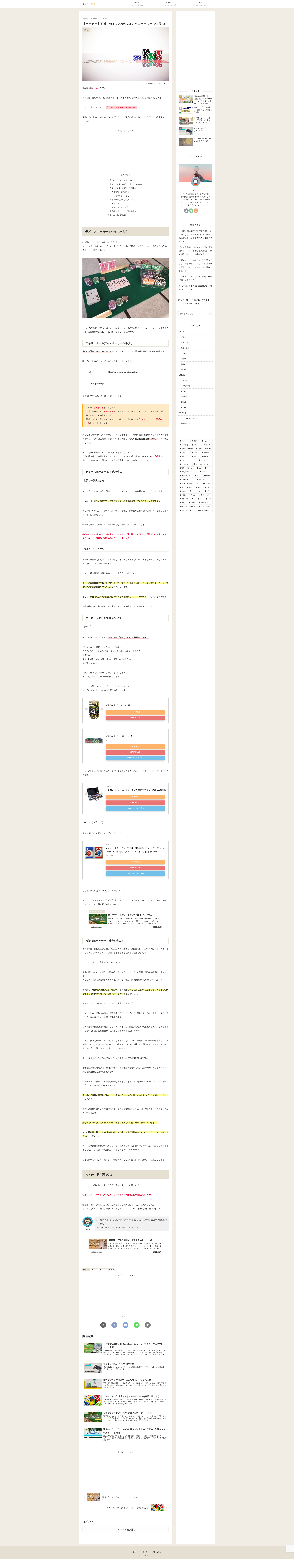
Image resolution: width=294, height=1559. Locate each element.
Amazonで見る (135, 712)
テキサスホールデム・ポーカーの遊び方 (127, 184)
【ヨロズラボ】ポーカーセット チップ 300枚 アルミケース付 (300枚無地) (136, 790)
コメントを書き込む (125, 1529)
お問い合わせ (156, 1552)
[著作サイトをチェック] (186, 210)
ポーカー (104, 1270)
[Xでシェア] (103, 1325)
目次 (122, 175)
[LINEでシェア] (137, 1325)
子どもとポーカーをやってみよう (122, 180)
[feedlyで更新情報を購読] (191, 210)
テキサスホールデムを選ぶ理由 (124, 188)
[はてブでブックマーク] (125, 1325)
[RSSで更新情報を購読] (196, 210)
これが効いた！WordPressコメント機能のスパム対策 (195, 288)
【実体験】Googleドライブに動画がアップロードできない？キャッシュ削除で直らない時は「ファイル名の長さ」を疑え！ (195, 265)
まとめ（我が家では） (118, 215)
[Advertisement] (125, 149)
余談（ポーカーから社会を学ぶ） (125, 211)
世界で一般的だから (121, 192)
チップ (116, 203)
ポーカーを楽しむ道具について (124, 200)
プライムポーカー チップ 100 (118, 705)
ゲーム (87, 1270)
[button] (148, 1325)
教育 (112, 1270)
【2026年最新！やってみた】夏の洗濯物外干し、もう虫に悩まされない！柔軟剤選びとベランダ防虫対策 (195, 251)
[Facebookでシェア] (114, 1325)
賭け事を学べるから (121, 196)
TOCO (195, 190)
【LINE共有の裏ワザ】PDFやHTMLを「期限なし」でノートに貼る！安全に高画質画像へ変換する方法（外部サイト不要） (195, 236)
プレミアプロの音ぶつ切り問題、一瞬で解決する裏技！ (195, 278)
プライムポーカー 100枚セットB (119, 736)
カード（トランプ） (121, 207)
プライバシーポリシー (141, 1552)
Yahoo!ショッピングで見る (135, 758)
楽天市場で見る (135, 717)
